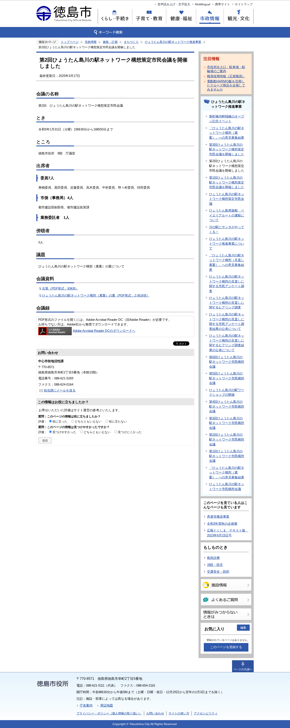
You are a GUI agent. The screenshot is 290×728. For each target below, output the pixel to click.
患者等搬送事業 (218, 516)
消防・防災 (215, 565)
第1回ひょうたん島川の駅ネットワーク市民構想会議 (226, 455)
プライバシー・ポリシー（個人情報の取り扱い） (109, 713)
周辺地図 (106, 705)
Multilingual (202, 4)
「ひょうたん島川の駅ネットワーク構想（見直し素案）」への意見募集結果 (226, 262)
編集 (243, 627)
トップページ (70, 42)
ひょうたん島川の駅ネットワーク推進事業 (173, 42)
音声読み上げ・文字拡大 (174, 4)
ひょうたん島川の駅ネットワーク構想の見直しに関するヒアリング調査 (226, 302)
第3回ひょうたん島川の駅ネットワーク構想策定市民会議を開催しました (226, 149)
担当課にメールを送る (60, 390)
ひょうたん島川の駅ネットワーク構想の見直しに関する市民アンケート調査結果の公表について (226, 321)
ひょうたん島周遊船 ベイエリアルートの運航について (226, 215)
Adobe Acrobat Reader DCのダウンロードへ (104, 330)
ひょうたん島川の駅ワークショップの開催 (226, 392)
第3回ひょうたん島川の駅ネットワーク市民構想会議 (226, 423)
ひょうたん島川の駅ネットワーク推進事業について (226, 243)
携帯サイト (222, 4)
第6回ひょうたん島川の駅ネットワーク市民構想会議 (226, 361)
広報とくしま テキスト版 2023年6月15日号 (227, 533)
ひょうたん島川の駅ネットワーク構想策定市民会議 (226, 198)
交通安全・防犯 (218, 571)
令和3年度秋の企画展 (222, 523)
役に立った (59, 421)
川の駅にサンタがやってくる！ (226, 229)
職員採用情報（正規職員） (226, 76)
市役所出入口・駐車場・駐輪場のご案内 (226, 69)
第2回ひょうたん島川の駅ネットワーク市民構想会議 (226, 439)
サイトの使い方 (179, 713)
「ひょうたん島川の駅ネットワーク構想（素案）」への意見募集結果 (226, 132)
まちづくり (131, 42)
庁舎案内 (86, 705)
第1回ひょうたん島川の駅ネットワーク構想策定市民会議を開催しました (226, 182)
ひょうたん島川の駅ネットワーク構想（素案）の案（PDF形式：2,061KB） (95, 295)
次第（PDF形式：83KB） (60, 288)
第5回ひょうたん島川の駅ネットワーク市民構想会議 (226, 378)
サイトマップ (244, 4)
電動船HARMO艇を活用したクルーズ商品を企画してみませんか (226, 85)
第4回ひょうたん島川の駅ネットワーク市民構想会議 (226, 406)
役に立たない (118, 421)
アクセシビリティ (206, 713)
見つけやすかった (64, 432)
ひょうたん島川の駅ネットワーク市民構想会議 (226, 486)
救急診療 (213, 558)
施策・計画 (110, 42)
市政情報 (91, 42)
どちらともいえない (88, 421)
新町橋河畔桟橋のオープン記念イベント (226, 119)
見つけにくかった (130, 432)
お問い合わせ (155, 713)
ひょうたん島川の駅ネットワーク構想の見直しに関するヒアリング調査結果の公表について (226, 343)
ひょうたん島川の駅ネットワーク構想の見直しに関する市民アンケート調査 (226, 284)
